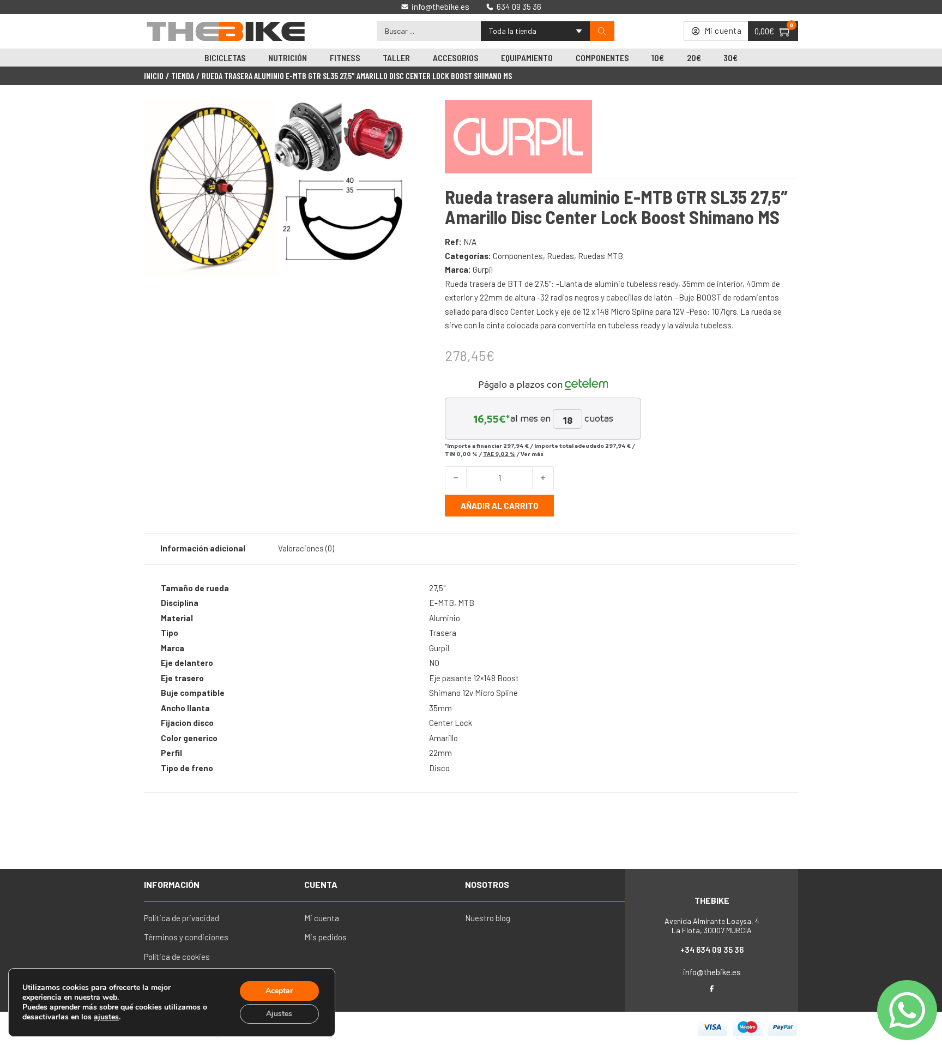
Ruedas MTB (600, 256)
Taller (396, 57)
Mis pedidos (325, 937)
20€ (694, 57)
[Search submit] (602, 31)
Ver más (532, 454)
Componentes (602, 57)
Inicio (154, 76)
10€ (657, 57)
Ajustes (279, 1013)
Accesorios (456, 57)
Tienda (182, 76)
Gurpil (483, 269)
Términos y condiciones (186, 937)
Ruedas (560, 256)
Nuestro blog (487, 918)
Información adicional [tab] (202, 548)
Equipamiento (527, 57)
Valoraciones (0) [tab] (306, 548)
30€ (730, 57)
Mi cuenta (321, 918)
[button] (390, 116)
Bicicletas (225, 57)
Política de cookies (177, 957)
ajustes (106, 1017)
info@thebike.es (712, 972)
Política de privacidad (181, 918)
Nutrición (287, 57)
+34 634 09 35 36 (712, 949)
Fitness (345, 57)
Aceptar (279, 991)
